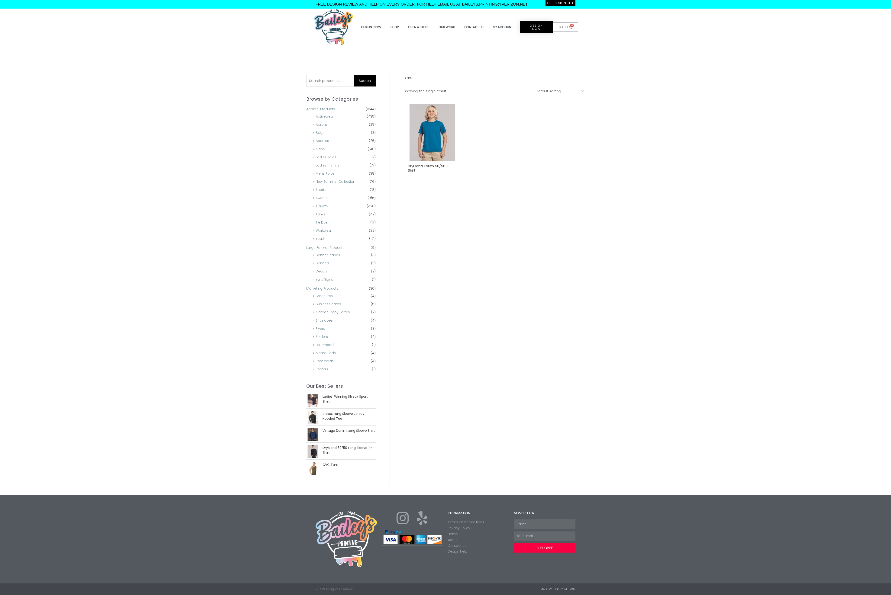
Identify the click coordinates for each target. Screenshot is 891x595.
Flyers (320, 328)
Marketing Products (322, 288)
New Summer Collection (335, 181)
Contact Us (474, 27)
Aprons (322, 124)
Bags (320, 132)
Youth (320, 238)
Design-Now (371, 27)
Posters (322, 369)
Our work (447, 27)
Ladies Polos (326, 157)
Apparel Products (320, 109)
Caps (320, 149)
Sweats (322, 197)
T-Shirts (322, 206)
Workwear (324, 230)
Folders (322, 336)
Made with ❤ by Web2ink (558, 589)
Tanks (320, 214)
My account (503, 27)
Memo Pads (326, 353)
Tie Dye (321, 222)
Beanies (322, 140)
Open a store (418, 27)
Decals (321, 271)
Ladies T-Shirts (327, 165)
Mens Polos (325, 173)
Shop (395, 27)
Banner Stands (328, 255)
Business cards (328, 304)
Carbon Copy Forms (333, 312)
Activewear (325, 116)
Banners (322, 263)
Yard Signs (324, 279)
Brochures (324, 296)
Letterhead (325, 344)
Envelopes (324, 320)
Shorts (321, 189)
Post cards (325, 361)
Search (365, 80)
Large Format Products (325, 247)
